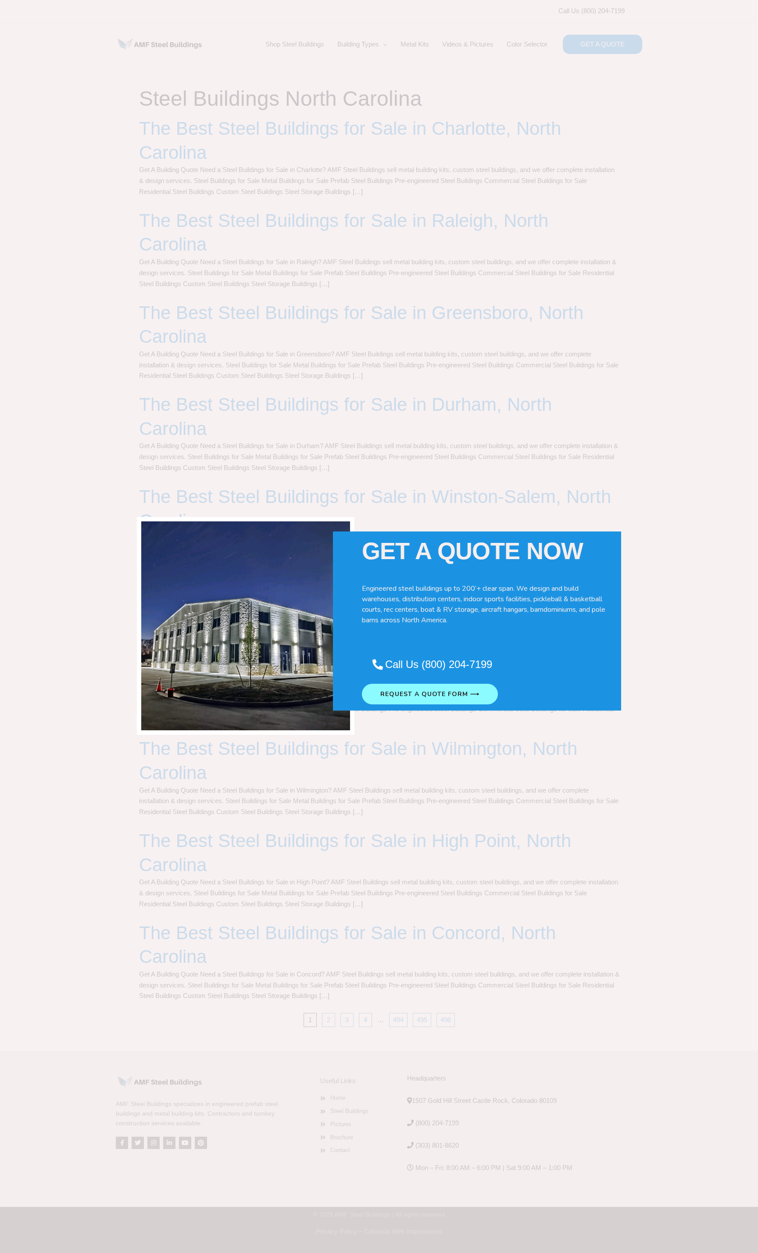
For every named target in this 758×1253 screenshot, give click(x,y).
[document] (379, 626)
